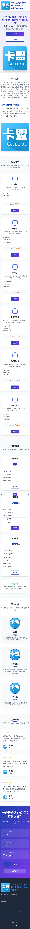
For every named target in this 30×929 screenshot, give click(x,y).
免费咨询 (15, 871)
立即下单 (15, 210)
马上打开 (15, 33)
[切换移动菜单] (27, 5)
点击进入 (15, 39)
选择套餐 (15, 486)
